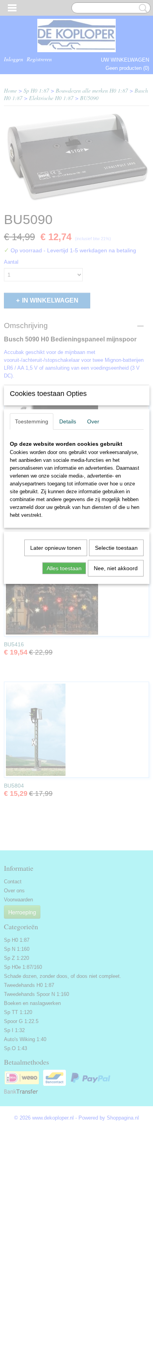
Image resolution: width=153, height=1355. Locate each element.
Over (93, 421)
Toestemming (31, 421)
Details (67, 421)
